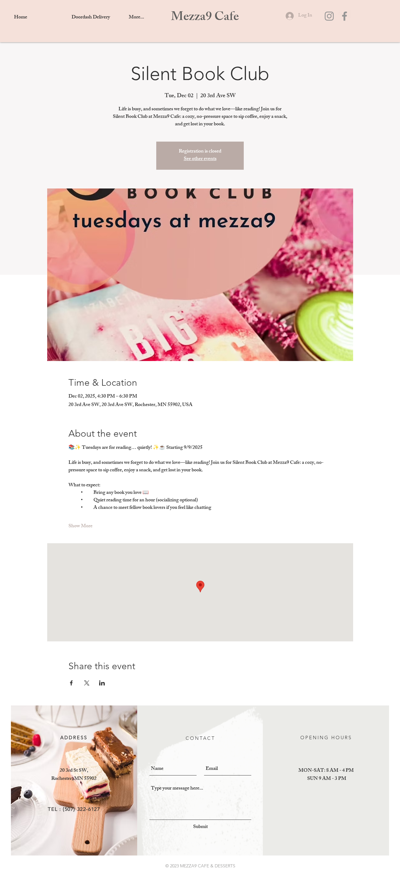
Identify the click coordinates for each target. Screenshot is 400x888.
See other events (200, 159)
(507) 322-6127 (81, 809)
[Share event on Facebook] (71, 682)
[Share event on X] (87, 682)
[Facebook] (344, 16)
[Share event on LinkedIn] (102, 682)
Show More (80, 526)
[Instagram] (329, 16)
